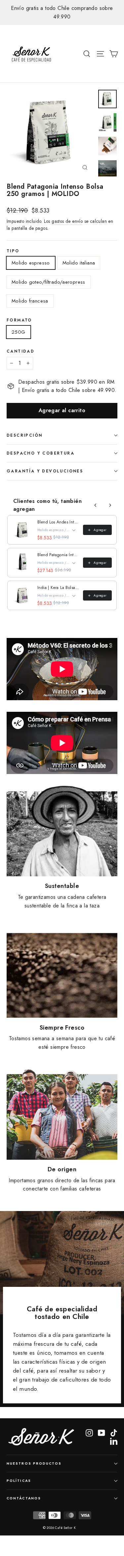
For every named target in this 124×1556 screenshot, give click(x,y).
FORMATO (19, 320)
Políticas (19, 1480)
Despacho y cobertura (40, 453)
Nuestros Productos (34, 1463)
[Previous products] (95, 505)
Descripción (24, 435)
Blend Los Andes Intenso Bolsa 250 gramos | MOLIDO (58, 522)
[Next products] (110, 505)
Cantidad (20, 351)
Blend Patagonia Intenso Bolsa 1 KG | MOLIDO (58, 555)
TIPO (13, 251)
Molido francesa (30, 301)
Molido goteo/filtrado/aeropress (48, 282)
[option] (62, 12)
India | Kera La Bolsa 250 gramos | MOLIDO (58, 588)
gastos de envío (67, 221)
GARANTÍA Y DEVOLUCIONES (45, 471)
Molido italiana (78, 263)
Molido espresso (31, 263)
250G (18, 332)
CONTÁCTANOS (24, 1498)
